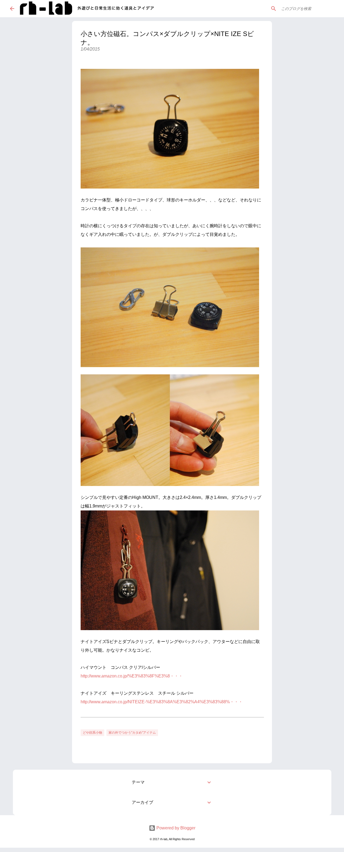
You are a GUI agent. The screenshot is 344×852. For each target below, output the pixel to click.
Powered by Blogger (175, 828)
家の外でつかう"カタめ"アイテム (132, 732)
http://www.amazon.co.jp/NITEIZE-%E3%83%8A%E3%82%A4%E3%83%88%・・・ (162, 702)
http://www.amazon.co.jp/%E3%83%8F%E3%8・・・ (132, 676)
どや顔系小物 (92, 732)
